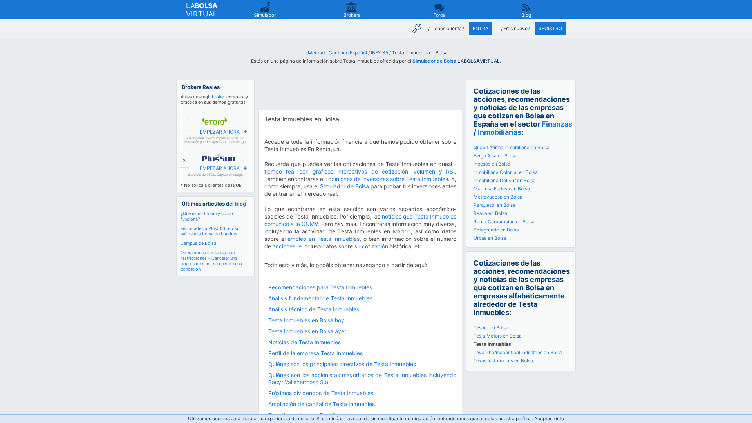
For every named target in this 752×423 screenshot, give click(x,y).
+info (558, 418)
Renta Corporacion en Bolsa (504, 221)
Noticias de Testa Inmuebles (304, 342)
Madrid (402, 231)
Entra (480, 28)
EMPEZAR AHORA (220, 132)
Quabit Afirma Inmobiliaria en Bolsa (512, 147)
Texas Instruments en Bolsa (503, 360)
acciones (284, 246)
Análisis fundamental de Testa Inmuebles (320, 298)
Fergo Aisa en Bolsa (495, 156)
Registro (550, 28)
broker (218, 96)
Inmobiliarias (499, 132)
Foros (439, 15)
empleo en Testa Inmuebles (323, 238)
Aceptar (542, 418)
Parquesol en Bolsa (494, 205)
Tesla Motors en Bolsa (498, 336)
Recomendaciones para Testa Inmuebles (320, 287)
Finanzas (557, 124)
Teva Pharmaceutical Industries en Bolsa (518, 352)
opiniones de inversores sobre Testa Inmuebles (388, 178)
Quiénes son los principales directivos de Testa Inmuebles (342, 364)
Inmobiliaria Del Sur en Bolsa (505, 180)
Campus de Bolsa (198, 243)
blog (240, 204)
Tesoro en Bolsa (491, 328)
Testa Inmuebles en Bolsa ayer (307, 331)
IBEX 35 (379, 53)
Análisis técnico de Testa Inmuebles (313, 309)
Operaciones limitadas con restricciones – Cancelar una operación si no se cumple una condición (211, 261)
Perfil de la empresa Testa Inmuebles (315, 353)
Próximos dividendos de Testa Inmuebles (320, 393)
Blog (526, 15)
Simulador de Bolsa (434, 61)
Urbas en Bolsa (490, 238)
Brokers (351, 15)
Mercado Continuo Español (337, 53)
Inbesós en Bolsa (492, 164)
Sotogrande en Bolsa (496, 230)
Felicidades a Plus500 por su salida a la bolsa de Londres (210, 231)
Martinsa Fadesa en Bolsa (502, 189)
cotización (375, 246)
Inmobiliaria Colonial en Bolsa (506, 172)
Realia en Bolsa (490, 213)
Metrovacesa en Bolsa (498, 197)
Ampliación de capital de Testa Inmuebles (321, 404)
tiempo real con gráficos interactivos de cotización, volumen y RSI (359, 171)
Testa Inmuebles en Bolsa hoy (306, 320)
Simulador (265, 15)
